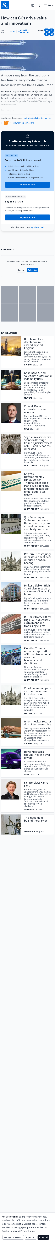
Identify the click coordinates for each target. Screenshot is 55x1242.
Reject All (30, 1237)
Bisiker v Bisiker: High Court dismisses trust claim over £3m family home (37, 590)
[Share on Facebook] (46, 34)
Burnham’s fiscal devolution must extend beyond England (34, 343)
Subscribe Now (27, 184)
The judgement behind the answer (35, 819)
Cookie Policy (9, 1231)
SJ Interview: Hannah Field (37, 784)
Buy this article (27, 217)
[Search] (38, 5)
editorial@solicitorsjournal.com (37, 118)
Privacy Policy (27, 1231)
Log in (21, 270)
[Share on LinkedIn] (46, 30)
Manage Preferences (13, 1237)
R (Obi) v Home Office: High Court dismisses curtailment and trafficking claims (37, 621)
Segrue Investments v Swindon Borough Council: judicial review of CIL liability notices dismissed (38, 443)
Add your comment (24, 31)
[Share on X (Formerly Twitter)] (51, 30)
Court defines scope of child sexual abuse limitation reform (37, 691)
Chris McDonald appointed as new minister (35, 409)
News (12, 31)
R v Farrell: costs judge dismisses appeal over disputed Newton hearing (37, 558)
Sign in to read (37, 227)
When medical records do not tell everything (37, 723)
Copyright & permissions (23, 122)
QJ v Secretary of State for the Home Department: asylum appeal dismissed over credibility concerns (37, 523)
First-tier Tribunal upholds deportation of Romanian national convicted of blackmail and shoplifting (37, 655)
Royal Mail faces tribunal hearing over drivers (37, 755)
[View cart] (32, 5)
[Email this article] (51, 34)
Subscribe (32, 270)
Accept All (43, 1237)
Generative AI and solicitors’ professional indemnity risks (38, 376)
